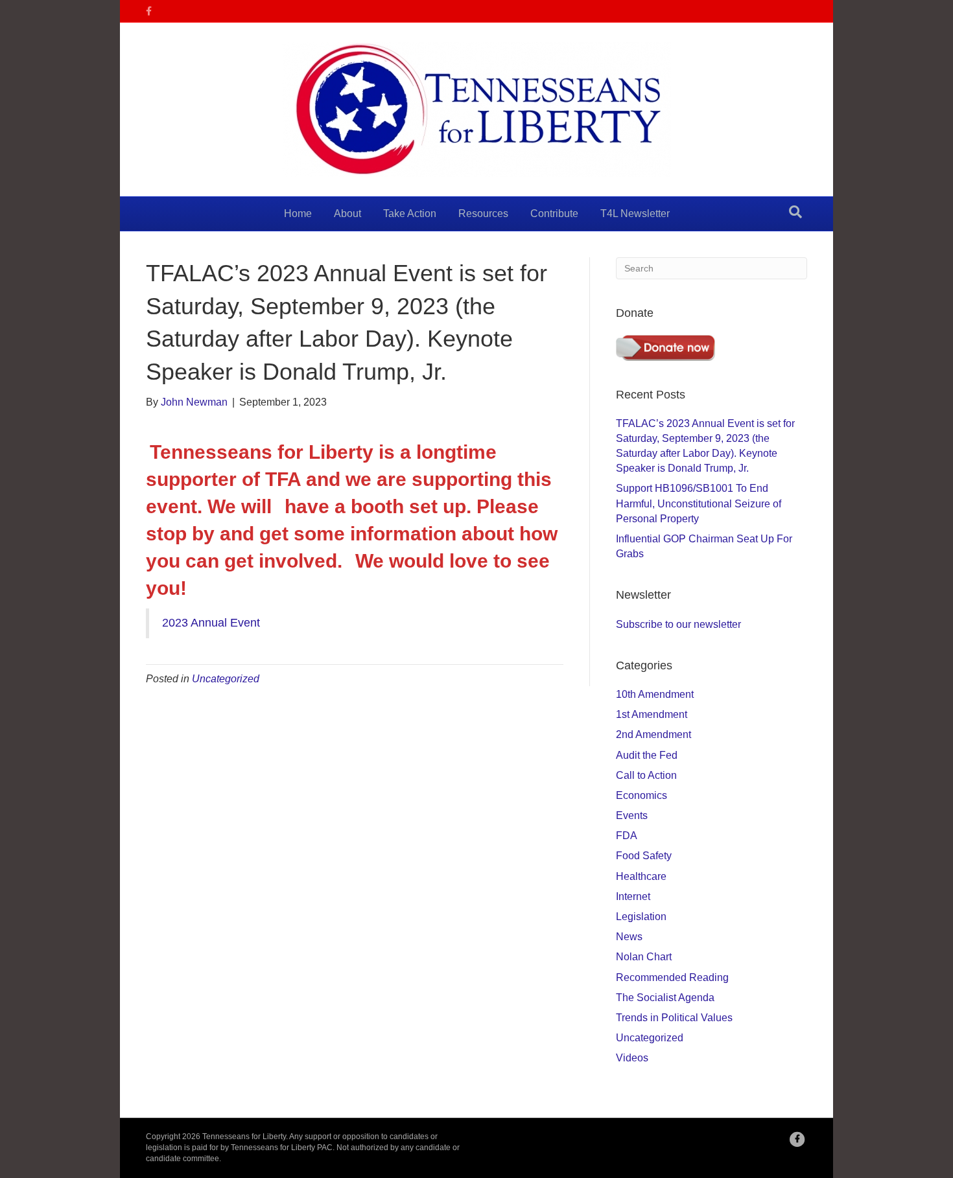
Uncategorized (225, 678)
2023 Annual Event (211, 622)
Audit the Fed (646, 755)
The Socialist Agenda (665, 997)
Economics (641, 795)
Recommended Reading (672, 977)
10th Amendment (655, 694)
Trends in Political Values (674, 1017)
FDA (626, 835)
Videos (632, 1057)
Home (298, 213)
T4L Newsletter (635, 213)
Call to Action (646, 775)
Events (632, 815)
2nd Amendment (653, 734)
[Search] (795, 212)
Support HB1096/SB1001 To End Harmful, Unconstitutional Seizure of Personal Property (698, 503)
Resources (483, 213)
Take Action (409, 213)
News (629, 936)
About (347, 213)
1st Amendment (651, 714)
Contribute (554, 213)
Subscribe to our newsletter (678, 624)
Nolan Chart (644, 956)
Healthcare (641, 876)
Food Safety (644, 855)
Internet (633, 896)
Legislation (641, 916)
